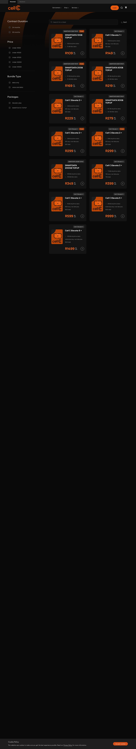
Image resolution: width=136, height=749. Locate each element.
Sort (125, 22)
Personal (13, 1)
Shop (66, 7)
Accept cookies (120, 744)
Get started (56, 7)
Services (74, 7)
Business (22, 1)
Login (114, 8)
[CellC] (14, 8)
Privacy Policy (68, 745)
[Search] (122, 8)
